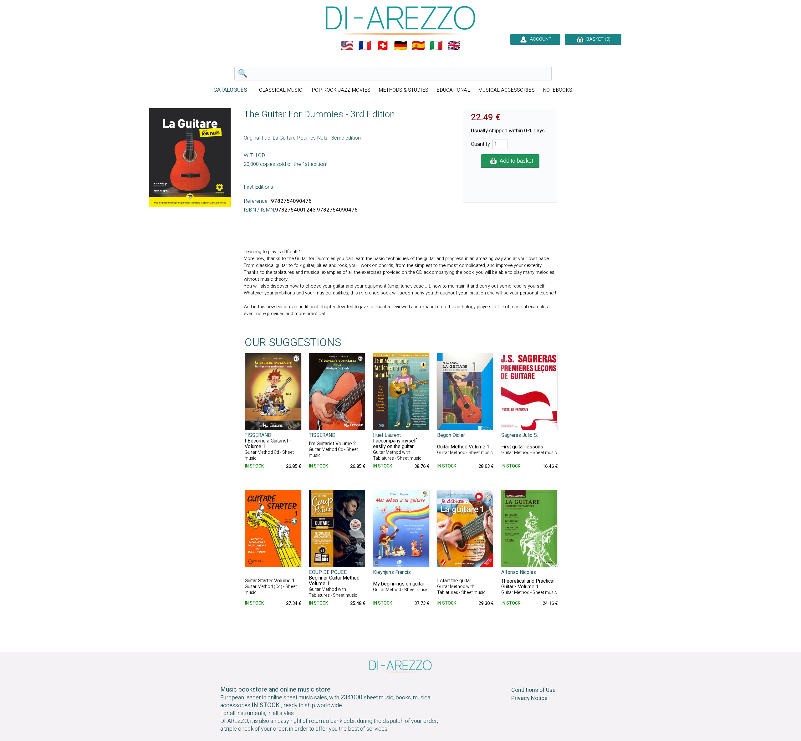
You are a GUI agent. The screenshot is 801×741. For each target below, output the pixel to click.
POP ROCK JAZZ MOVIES (341, 90)
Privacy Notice (529, 698)
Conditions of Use (533, 690)
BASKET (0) (597, 39)
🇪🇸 (418, 46)
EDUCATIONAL (453, 90)
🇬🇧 (454, 46)
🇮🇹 (436, 46)
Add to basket (515, 161)
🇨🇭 (382, 46)
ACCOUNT (539, 39)
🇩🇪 (400, 46)
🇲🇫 (364, 46)
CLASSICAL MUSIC (281, 90)
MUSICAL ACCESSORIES (506, 90)
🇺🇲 (347, 46)
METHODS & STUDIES (403, 90)
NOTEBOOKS (557, 90)
